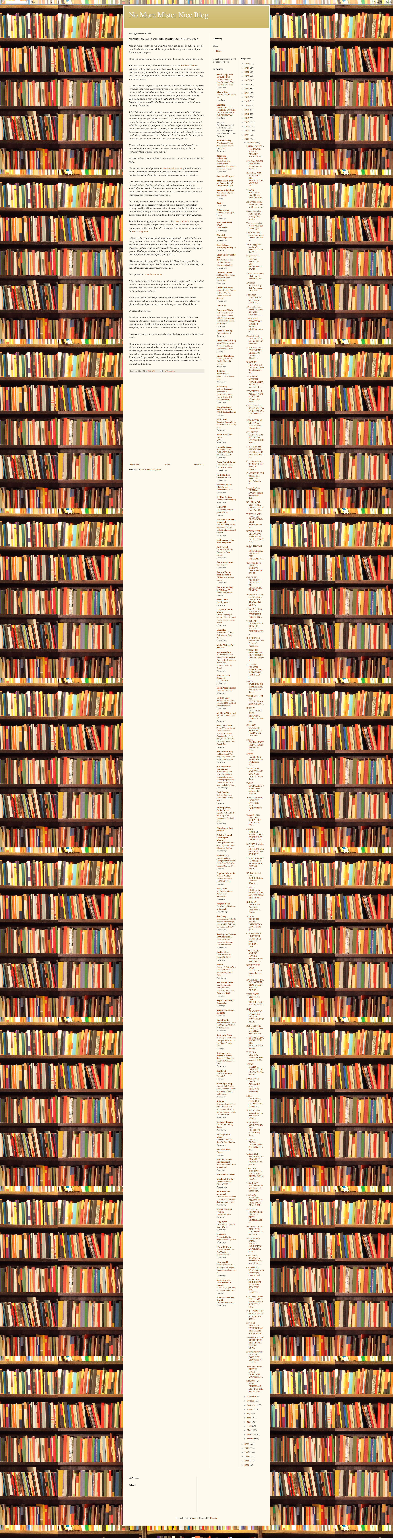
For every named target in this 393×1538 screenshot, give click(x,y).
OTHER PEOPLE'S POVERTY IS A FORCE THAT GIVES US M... (254, 834)
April (249, 1425)
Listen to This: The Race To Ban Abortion (226, 1140)
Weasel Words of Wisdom (224, 1210)
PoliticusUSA (223, 855)
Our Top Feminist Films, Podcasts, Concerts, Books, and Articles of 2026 (225, 988)
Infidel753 (221, 507)
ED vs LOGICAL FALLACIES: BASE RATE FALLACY (225, 452)
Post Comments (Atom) (151, 469)
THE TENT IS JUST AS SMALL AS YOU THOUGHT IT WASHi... (254, 263)
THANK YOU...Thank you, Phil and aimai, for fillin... (255, 193)
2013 (247, 117)
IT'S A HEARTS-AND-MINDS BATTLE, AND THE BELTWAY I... (255, 451)
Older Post (198, 464)
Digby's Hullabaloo (225, 355)
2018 (247, 97)
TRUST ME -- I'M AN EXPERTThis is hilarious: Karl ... (255, 700)
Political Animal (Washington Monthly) (224, 837)
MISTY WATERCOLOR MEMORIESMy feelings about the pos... (254, 686)
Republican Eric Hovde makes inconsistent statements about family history (226, 164)
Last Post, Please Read (226, 1302)
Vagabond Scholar (225, 1179)
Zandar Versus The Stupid (225, 1299)
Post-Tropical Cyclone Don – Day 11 (226, 1225)
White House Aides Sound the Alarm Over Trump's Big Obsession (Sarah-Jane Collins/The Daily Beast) (226, 661)
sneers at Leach (182, 221)
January (250, 1438)
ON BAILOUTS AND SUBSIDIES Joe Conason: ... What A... (254, 878)
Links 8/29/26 (222, 680)
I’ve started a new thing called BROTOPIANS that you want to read (226, 1199)
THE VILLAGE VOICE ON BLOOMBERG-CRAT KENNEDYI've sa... (254, 520)
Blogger (213, 1517)
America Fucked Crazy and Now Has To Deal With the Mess (226, 1025)
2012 (247, 122)
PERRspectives (223, 807)
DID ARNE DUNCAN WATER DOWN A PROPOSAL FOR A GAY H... (254, 671)
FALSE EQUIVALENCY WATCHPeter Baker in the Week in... (255, 788)
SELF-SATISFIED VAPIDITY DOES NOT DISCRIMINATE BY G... (254, 1357)
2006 (247, 1448)
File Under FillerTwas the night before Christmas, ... (253, 298)
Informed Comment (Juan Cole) (226, 521)
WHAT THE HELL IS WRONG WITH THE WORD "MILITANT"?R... (255, 804)
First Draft (222, 419)
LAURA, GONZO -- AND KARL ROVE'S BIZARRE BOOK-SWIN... (255, 151)
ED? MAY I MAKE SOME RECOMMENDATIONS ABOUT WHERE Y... (255, 849)
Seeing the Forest (224, 1035)
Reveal (220, 964)
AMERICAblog (224, 140)
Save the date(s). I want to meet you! (226, 1165)
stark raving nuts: (140, 231)
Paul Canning (223, 792)
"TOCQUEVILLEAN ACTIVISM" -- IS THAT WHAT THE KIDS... (255, 396)
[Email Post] (161, 371)
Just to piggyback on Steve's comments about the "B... (254, 248)
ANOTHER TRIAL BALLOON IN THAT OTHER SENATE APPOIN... (255, 984)
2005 (247, 1452)
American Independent (222, 157)
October (251, 1400)
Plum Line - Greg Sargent (225, 829)
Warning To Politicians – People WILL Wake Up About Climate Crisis (226, 1041)
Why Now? (222, 1221)
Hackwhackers (223, 474)
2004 (247, 1456)
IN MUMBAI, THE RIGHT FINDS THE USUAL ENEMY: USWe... (255, 1342)
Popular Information (226, 873)
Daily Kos (221, 305)
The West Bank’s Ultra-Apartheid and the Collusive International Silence (226, 528)
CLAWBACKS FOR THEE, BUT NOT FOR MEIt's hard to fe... (255, 478)
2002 (247, 1464)
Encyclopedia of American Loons (224, 408)
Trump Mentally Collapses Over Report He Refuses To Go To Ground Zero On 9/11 (226, 862)
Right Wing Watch (225, 1000)
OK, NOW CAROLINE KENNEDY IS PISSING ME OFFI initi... (254, 730)
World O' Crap (224, 1247)
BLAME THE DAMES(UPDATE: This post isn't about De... (255, 339)
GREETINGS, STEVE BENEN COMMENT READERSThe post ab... (254, 1159)
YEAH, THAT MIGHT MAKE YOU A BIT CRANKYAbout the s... (254, 773)
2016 (247, 105)
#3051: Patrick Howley (226, 411)
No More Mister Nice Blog (168, 14)
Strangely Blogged (225, 1121)
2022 (247, 80)
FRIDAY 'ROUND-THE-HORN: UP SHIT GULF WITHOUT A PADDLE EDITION (226, 111)
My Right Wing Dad (226, 713)
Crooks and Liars (225, 287)
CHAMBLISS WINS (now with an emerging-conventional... (255, 1271)
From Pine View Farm (224, 436)
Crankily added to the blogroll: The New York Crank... (254, 465)
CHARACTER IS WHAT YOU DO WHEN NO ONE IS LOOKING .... (255, 410)
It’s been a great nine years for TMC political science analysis (226, 703)
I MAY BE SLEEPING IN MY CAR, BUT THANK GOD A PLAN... (255, 1173)
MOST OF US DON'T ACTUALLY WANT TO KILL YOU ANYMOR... (253, 1085)
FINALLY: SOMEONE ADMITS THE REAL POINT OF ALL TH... (254, 1200)
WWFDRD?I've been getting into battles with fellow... (254, 1114)
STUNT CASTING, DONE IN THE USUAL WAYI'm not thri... (255, 1069)
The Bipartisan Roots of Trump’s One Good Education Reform (226, 845)
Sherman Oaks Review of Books (224, 1054)
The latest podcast (224, 237)
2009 (247, 134)
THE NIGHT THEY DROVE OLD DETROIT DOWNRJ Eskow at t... (255, 655)
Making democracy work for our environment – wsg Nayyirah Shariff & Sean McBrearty (225, 394)
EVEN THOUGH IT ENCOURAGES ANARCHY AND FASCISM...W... (254, 552)
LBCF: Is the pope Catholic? (224, 1074)
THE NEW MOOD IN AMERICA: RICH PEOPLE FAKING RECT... (254, 863)
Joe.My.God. (222, 547)
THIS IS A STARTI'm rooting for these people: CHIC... (254, 1056)
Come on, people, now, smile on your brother (226, 1288)
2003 (247, 1460)
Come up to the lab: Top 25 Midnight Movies (225, 361)
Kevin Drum (222, 599)
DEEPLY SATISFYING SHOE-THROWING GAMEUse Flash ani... (254, 714)
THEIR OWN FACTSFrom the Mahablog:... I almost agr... (254, 1186)
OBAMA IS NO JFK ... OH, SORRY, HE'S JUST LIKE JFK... (253, 820)
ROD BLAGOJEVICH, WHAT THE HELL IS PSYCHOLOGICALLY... (255, 1015)
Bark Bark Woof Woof (224, 224)
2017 (247, 101)
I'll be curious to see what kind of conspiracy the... (255, 276)
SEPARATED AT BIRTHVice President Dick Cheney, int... (254, 424)
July (249, 1413)
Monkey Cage (223, 697)
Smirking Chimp (224, 1083)
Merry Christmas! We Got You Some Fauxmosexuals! (225, 1252)
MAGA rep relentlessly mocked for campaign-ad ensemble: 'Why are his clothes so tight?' (226, 922)
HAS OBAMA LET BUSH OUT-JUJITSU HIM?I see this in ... (255, 1230)
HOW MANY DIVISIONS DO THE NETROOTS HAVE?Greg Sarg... (254, 1129)
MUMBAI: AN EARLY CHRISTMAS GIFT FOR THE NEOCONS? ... (254, 1386)
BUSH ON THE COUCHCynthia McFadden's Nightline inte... (254, 1029)
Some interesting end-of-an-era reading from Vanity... (253, 215)
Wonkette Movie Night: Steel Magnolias (226, 1238)
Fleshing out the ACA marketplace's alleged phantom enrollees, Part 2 (226, 1268)
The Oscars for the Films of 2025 (224, 1183)
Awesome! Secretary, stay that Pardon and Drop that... (254, 286)
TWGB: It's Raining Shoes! (225, 1125)
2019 (247, 92)
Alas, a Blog (222, 92)
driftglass (221, 371)
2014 (247, 113)
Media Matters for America (225, 646)
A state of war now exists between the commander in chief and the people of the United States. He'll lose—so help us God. (226, 778)
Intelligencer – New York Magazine (226, 541)
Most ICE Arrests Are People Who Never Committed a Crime (225, 346)
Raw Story (221, 916)
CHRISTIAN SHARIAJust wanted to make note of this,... (254, 1259)
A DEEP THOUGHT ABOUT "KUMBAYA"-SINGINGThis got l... (254, 923)
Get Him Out (222, 227)
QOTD (219, 439)
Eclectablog (222, 386)
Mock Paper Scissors (226, 687)
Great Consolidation (226, 462)
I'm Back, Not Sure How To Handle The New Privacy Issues (225, 82)
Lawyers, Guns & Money (225, 611)
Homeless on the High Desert (224, 486)
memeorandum (224, 652)
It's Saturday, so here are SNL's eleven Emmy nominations (225, 262)
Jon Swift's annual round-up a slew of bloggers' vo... (255, 204)
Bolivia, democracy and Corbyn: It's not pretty (225, 797)
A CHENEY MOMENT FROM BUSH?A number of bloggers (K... (254, 381)
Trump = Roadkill (224, 333)
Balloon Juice (223, 210)
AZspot (220, 202)
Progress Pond (223, 903)
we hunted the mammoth (223, 1193)
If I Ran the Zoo (224, 497)
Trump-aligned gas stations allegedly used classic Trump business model (226, 618)
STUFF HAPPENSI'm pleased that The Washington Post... (254, 759)
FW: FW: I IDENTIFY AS (226, 716)
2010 (247, 130)
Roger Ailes (222, 1002)
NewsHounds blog (225, 751)
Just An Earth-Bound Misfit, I (224, 573)
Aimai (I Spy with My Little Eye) (225, 75)
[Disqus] (166, 418)
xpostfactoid (222, 1262)
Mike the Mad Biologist (223, 676)
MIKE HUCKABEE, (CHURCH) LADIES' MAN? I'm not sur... (254, 1101)
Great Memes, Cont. (225, 690)
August (250, 1409)
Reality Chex (223, 951)
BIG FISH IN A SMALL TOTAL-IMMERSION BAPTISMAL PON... (253, 1245)
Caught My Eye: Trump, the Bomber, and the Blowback (225, 942)
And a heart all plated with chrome (226, 194)
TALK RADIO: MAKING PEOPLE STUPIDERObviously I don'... (254, 955)
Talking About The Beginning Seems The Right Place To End (226, 756)
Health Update (223, 602)
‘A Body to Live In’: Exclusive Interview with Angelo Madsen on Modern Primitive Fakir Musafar (225, 318)
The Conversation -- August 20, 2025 (225, 955)
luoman (195, 1517)
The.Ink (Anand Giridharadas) (224, 1160)
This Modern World (226, 1174)
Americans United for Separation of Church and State (225, 183)
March (250, 1430)
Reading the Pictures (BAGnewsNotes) (226, 935)
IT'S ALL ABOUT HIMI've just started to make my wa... (254, 164)
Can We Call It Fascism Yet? (226, 96)
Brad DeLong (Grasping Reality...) (226, 246)
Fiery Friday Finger (225, 592)
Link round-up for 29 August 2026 (225, 511)
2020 (247, 88)
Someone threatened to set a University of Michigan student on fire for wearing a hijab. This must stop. (226, 1109)
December (251, 142)
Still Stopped (222, 564)
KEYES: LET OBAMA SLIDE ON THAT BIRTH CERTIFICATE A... (254, 1216)
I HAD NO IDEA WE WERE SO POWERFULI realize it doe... (254, 612)
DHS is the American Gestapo (225, 578)
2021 (247, 84)
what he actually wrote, (171, 168)
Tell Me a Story (224, 1149)
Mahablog (221, 629)
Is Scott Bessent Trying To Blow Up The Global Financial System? (226, 294)
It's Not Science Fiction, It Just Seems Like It (225, 376)
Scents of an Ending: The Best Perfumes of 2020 (225, 1061)
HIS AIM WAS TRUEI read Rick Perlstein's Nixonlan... (255, 641)
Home (167, 464)
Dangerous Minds (225, 310)
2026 (247, 63)
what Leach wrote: (153, 274)
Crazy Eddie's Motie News (226, 256)
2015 (247, 109)
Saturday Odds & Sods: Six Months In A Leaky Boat (226, 424)
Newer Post (135, 464)
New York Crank (224, 725)
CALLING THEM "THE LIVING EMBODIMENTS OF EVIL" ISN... (254, 1301)
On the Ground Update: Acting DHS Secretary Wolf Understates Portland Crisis (225, 815)
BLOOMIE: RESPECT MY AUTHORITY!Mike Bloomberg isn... (255, 367)
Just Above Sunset (225, 562)
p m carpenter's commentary (224, 768)
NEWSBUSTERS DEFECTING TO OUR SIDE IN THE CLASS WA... (254, 536)
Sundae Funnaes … (225, 489)
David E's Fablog (224, 330)
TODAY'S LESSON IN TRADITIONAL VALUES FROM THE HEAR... (254, 892)
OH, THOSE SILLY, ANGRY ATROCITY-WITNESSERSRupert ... (255, 437)
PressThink (222, 888)
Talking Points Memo (223, 1135)
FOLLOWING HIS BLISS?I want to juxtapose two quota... (254, 1315)
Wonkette (221, 1234)
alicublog (221, 104)
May (249, 1421)
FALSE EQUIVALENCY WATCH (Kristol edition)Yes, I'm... (255, 744)
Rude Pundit (223, 1020)
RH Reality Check (225, 982)
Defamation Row (224, 1214)
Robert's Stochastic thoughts (225, 1011)
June (249, 1417)
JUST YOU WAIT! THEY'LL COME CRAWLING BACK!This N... (254, 1371)
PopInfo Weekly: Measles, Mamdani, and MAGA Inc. (225, 878)
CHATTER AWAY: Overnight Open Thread (225, 552)
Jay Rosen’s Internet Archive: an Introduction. (225, 894)
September (252, 1405)
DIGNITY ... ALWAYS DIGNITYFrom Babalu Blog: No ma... (254, 1144)
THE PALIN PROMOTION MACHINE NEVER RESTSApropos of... (254, 325)
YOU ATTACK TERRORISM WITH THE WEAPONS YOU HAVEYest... (253, 1286)
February (251, 1434)
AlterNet (221, 122)
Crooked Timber (224, 272)
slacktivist (221, 1070)
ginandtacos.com (224, 447)
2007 (247, 1443)
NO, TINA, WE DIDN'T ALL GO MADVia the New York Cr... (254, 506)
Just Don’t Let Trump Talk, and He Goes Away (225, 635)
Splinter (220, 1101)
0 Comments (170, 371)
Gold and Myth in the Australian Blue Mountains (226, 278)
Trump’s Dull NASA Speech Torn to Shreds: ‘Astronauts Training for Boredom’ (226, 1090)
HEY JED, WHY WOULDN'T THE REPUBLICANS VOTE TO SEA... (254, 179)
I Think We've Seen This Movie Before (225, 466)
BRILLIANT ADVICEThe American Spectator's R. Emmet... (253, 907)
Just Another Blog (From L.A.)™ (225, 588)
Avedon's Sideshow (225, 190)
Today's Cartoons (224, 477)
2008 (247, 139)
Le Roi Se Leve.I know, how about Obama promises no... (255, 236)
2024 (247, 71)
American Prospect (225, 176)
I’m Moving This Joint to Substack (226, 907)
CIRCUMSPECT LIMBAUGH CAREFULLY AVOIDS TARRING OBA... (253, 940)
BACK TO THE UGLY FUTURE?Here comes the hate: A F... (254, 970)
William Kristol (188, 65)
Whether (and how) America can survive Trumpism (225, 146)
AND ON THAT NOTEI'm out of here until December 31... (254, 310)
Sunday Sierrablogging (226, 499)
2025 (247, 67)
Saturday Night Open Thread (225, 214)
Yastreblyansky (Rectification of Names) (224, 1282)
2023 (247, 76)
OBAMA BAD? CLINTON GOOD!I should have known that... (254, 492)
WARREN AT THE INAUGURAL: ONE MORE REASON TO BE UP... (255, 599)
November (252, 1396)
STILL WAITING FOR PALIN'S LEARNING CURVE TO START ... (254, 352)
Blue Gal (221, 235)
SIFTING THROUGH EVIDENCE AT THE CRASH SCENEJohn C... (254, 1328)
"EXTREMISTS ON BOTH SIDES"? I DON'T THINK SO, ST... (254, 568)
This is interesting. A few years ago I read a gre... (254, 226)
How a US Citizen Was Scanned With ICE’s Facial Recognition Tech (226, 971)
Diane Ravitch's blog (226, 340)
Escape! (220, 1152)
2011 (247, 126)
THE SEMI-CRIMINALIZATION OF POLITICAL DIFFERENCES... (255, 627)
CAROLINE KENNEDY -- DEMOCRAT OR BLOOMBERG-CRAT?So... (254, 584)
